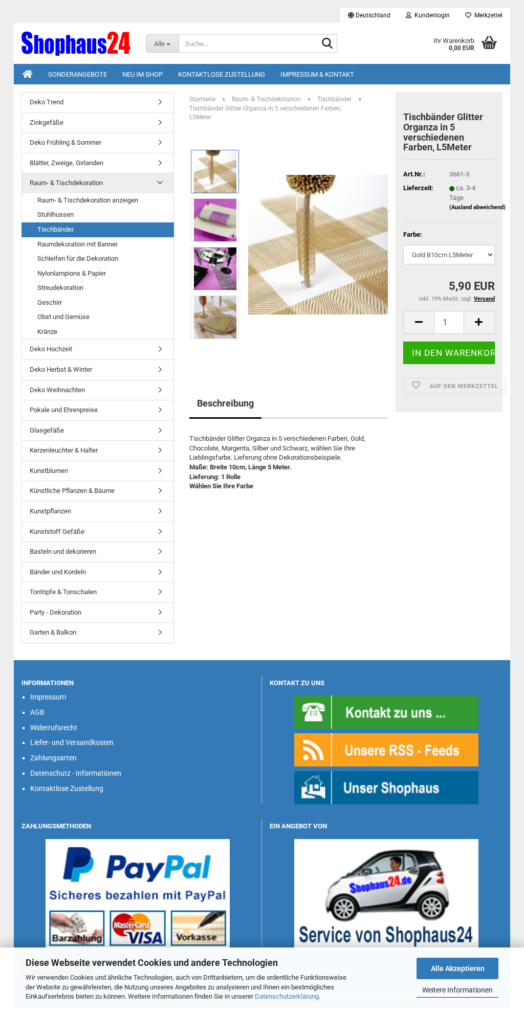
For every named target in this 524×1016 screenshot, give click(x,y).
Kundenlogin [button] (430, 15)
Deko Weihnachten (57, 390)
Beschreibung (225, 403)
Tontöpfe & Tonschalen (63, 592)
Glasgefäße (47, 430)
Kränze (47, 331)
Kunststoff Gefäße (57, 531)
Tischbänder (55, 229)
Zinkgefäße (46, 122)
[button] (369, 15)
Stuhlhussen (55, 214)
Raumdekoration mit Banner (77, 244)
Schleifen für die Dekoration (77, 258)
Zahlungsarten (53, 758)
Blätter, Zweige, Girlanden (66, 163)
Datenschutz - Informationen (75, 773)
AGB (37, 712)
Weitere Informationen (457, 990)
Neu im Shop (142, 74)
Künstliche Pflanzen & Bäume (72, 490)
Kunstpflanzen (50, 511)
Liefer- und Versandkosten (72, 742)
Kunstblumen (49, 471)
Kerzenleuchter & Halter (64, 450)
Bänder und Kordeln (58, 572)
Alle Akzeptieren (458, 968)
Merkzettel (487, 15)
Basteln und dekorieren (63, 551)
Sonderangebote (77, 74)
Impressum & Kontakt (317, 74)
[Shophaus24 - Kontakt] (386, 711)
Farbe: (412, 234)
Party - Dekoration (55, 612)
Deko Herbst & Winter (61, 369)
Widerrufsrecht (53, 728)
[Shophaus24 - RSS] (386, 749)
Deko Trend (46, 102)
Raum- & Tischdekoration (66, 183)
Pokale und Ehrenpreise (64, 410)
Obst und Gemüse (63, 317)
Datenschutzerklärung (287, 996)
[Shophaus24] (75, 43)
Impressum (48, 697)
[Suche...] (327, 44)
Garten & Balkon (53, 632)
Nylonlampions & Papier (71, 273)
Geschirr (49, 302)
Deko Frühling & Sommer (65, 142)
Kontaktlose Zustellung (221, 74)
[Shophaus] (386, 787)
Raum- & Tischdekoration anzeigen (87, 200)
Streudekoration (60, 287)
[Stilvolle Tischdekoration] (318, 244)
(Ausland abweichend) (477, 207)
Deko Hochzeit (51, 349)
